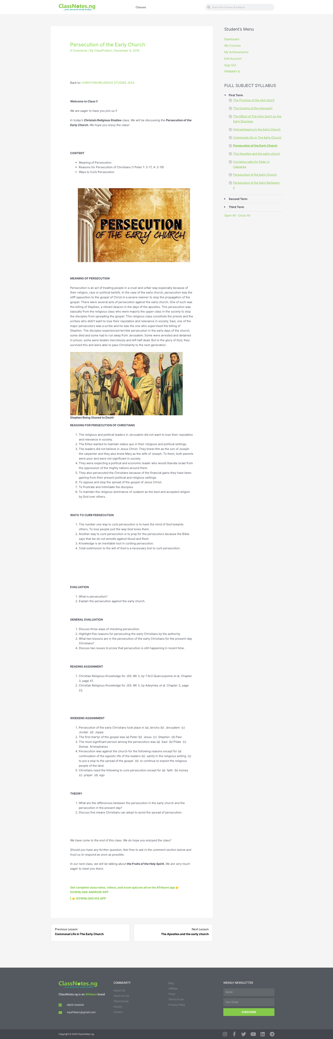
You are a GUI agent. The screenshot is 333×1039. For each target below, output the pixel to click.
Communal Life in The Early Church (257, 137)
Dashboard (231, 39)
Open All (230, 215)
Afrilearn (91, 994)
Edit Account (232, 58)
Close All (244, 215)
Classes (141, 7)
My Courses (232, 45)
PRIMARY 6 (232, 71)
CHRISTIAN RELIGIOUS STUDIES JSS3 (108, 82)
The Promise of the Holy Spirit (253, 100)
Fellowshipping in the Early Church (257, 129)
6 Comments (78, 50)
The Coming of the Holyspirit (252, 108)
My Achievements (236, 52)
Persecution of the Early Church (255, 145)
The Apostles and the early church (256, 153)
